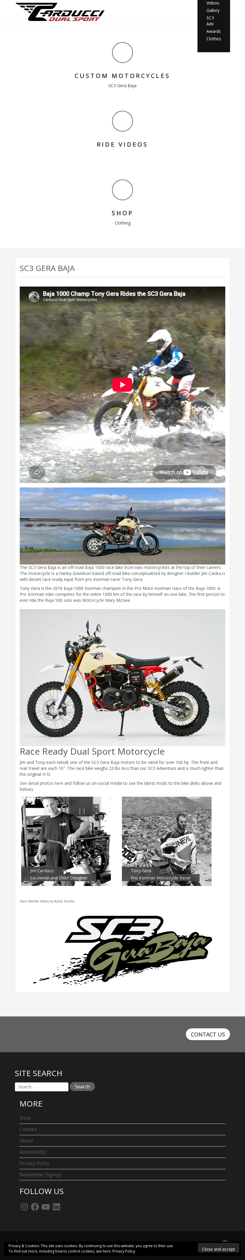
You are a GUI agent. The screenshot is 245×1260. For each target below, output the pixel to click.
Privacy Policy (34, 1163)
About (26, 1140)
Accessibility (32, 1152)
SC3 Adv (210, 21)
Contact (28, 1129)
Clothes (213, 38)
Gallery (213, 10)
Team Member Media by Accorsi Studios (47, 901)
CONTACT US (208, 1034)
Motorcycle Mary (98, 600)
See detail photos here (41, 783)
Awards (213, 31)
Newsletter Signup (40, 1174)
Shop (25, 1118)
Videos (212, 3)
